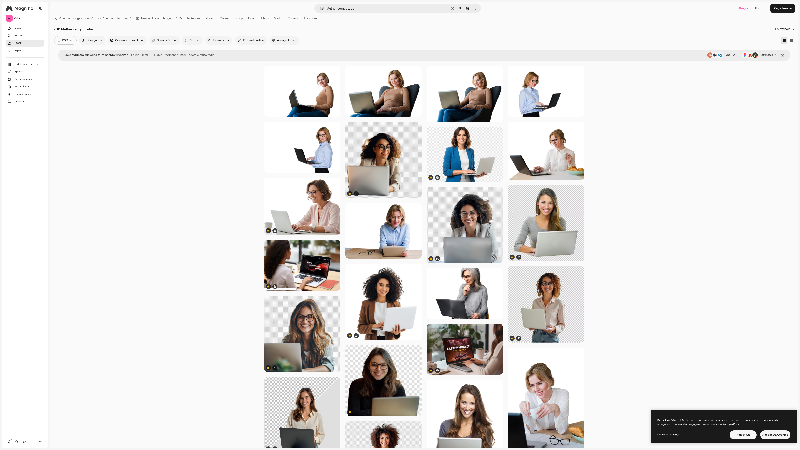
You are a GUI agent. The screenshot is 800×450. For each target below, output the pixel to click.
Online (224, 18)
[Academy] (16, 441)
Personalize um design (156, 18)
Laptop (238, 18)
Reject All (743, 434)
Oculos (278, 18)
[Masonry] (784, 40)
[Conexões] (9, 441)
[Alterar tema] (24, 441)
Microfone (311, 18)
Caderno (293, 18)
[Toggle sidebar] (41, 8)
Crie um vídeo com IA (116, 18)
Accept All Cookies (775, 434)
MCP (728, 55)
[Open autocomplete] (320, 8)
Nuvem (210, 18)
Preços (744, 8)
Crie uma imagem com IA (76, 18)
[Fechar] (782, 55)
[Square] (791, 40)
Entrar (759, 8)
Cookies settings (668, 434)
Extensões (767, 55)
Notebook (193, 18)
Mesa (265, 18)
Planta (252, 18)
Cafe (179, 18)
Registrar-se (783, 8)
